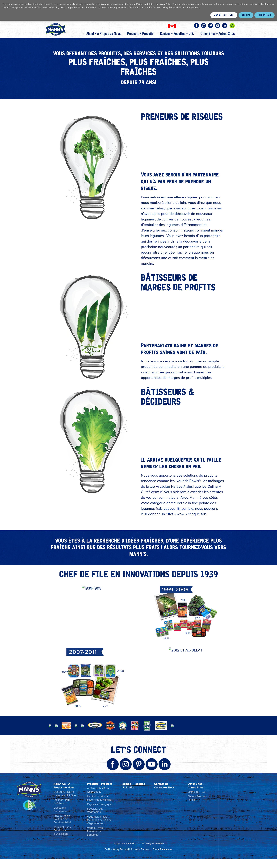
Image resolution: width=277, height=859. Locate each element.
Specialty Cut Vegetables (95, 810)
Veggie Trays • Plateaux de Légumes (95, 831)
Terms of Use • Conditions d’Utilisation (62, 830)
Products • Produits (140, 34)
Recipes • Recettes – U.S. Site (133, 786)
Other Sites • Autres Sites (218, 34)
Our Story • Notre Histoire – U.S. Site (65, 793)
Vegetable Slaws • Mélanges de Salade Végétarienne (99, 820)
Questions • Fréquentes (60, 809)
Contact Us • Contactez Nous (164, 786)
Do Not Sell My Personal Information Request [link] (127, 849)
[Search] (232, 25)
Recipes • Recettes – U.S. (177, 34)
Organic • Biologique (99, 804)
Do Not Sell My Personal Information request (176, 7)
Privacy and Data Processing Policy (154, 4)
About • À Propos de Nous (103, 34)
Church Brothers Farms (197, 798)
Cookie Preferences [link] (162, 849)
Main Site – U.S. (197, 792)
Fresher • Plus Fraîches (62, 801)
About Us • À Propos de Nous (64, 786)
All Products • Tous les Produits (98, 790)
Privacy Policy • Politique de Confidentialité (62, 819)
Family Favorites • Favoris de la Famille (99, 798)
